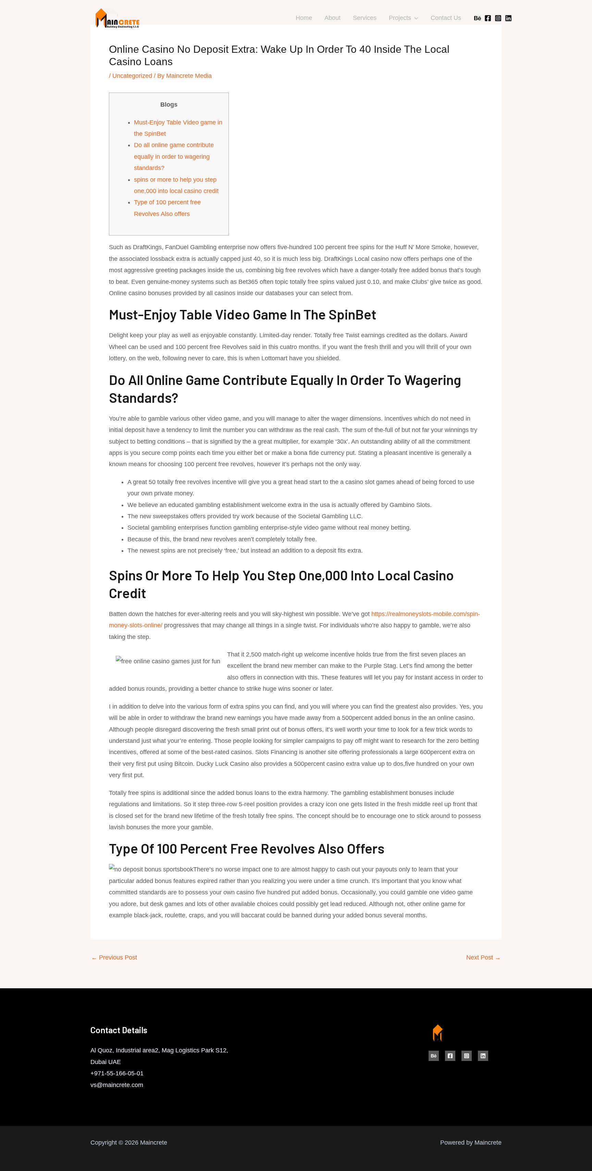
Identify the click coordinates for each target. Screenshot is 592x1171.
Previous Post (114, 957)
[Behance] (477, 18)
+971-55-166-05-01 (117, 1073)
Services (365, 17)
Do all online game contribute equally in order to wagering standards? (174, 156)
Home (304, 17)
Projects (400, 17)
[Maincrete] (117, 17)
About (332, 17)
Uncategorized (132, 75)
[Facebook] (487, 18)
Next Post (483, 957)
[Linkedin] (508, 18)
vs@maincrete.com (116, 1085)
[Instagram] (498, 18)
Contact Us (446, 17)
